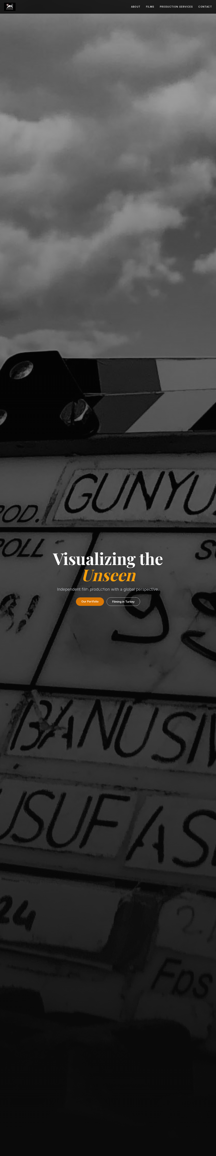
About (136, 6)
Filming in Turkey (123, 601)
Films (150, 6)
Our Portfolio (90, 601)
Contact (205, 6)
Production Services (176, 6)
